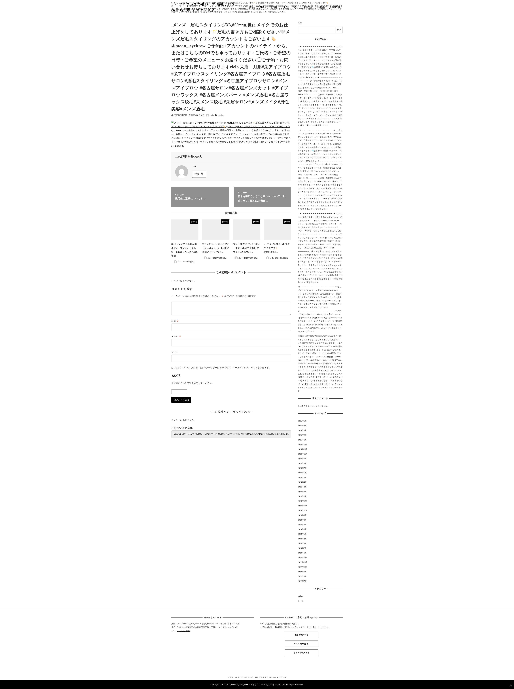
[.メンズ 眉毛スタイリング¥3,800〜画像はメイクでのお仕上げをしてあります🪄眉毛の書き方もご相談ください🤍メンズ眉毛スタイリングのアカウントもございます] (231, 134)
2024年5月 (302, 477)
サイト (174, 352)
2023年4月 (302, 539)
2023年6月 (302, 529)
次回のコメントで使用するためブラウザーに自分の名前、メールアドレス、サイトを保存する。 (222, 367)
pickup (221, 115)
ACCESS (272, 677)
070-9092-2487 (183, 631)
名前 (175, 321)
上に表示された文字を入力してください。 (192, 383)
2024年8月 (302, 463)
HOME (230, 677)
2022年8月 (302, 576)
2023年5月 (302, 534)
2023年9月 (302, 515)
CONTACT (281, 677)
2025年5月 (302, 421)
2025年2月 (302, 435)
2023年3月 (302, 543)
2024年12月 (303, 444)
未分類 (301, 601)
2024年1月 (302, 496)
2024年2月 (302, 492)
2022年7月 (302, 581)
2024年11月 (303, 449)
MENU (237, 677)
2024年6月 (302, 473)
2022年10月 (303, 567)
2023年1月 (302, 553)
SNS (256, 677)
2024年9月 (302, 459)
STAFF (244, 677)
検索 (300, 23)
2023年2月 (302, 548)
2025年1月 (302, 440)
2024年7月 (302, 468)
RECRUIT (263, 677)
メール (176, 336)
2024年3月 (302, 487)
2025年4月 (302, 426)
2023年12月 (303, 501)
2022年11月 (303, 562)
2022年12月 (303, 557)
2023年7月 (302, 525)
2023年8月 (302, 520)
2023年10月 (303, 510)
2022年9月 (302, 572)
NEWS (250, 677)
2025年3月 (302, 430)
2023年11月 (303, 506)
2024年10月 (303, 454)
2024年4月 (302, 482)
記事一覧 (199, 174)
